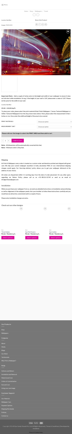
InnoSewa (36, 400)
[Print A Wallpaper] (36, 5)
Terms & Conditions (52, 398)
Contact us (4, 388)
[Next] (67, 53)
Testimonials (5, 329)
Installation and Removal (9, 346)
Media (3, 319)
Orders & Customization (8, 353)
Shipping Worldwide (7, 381)
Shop (31, 11)
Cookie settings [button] (7, 430)
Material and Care (7, 350)
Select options (8, 265)
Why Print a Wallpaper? (8, 333)
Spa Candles (52, 259)
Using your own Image (8, 360)
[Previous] (5, 53)
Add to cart (17, 165)
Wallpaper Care (6, 374)
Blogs (3, 322)
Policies (3, 384)
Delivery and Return (7, 343)
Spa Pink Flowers (30, 259)
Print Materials (7, 125)
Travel (46, 11)
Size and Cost (5, 357)
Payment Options (6, 377)
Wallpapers (38, 11)
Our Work (4, 326)
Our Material (5, 370)
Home (26, 11)
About (3, 315)
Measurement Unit (8, 130)
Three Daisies (5, 259)
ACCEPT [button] (17, 429)
